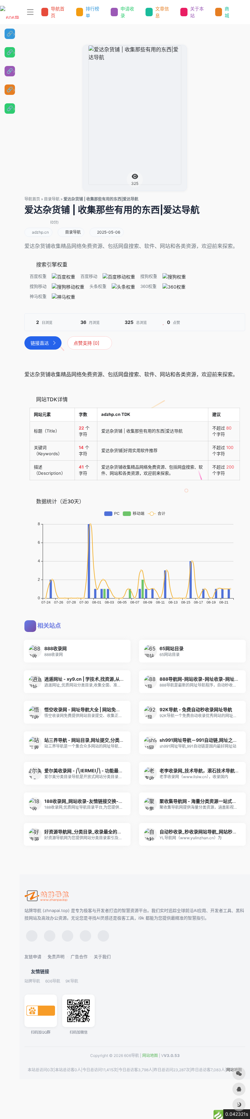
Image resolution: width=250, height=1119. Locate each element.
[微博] (67, 936)
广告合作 (79, 956)
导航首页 (32, 199)
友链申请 (32, 956)
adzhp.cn (40, 232)
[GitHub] (85, 936)
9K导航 (71, 981)
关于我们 (102, 956)
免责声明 (56, 956)
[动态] (49, 936)
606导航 (52, 981)
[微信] (31, 936)
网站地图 (150, 1055)
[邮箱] (103, 936)
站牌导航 (32, 981)
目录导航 (52, 199)
